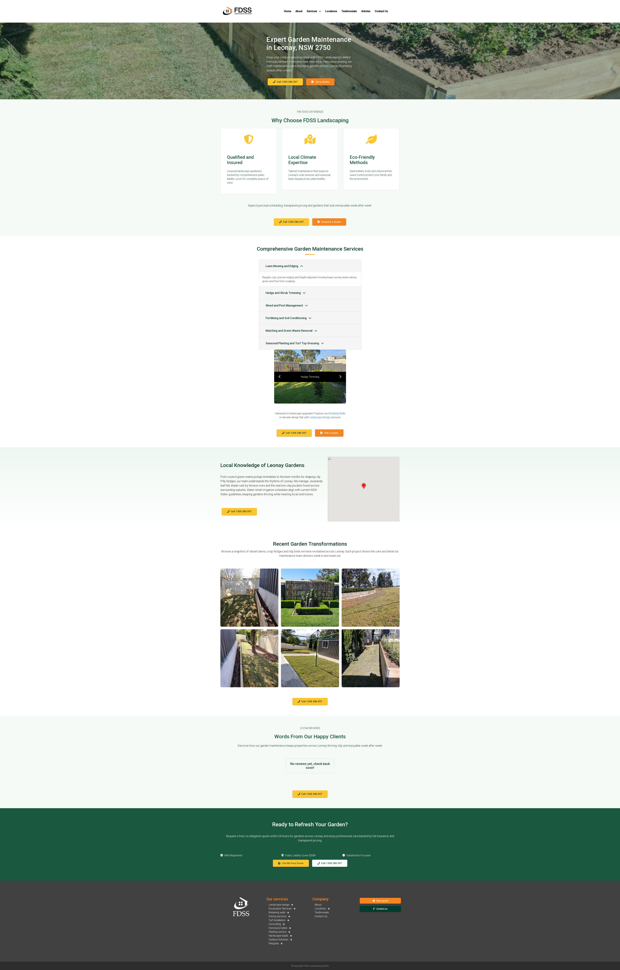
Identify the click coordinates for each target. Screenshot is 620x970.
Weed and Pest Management (285, 305)
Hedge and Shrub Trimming (283, 293)
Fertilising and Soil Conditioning (286, 318)
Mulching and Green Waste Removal (289, 330)
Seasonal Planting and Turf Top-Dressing (293, 343)
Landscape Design (319, 417)
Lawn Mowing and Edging (282, 266)
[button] (287, 11)
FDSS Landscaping (313, 966)
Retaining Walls (336, 413)
